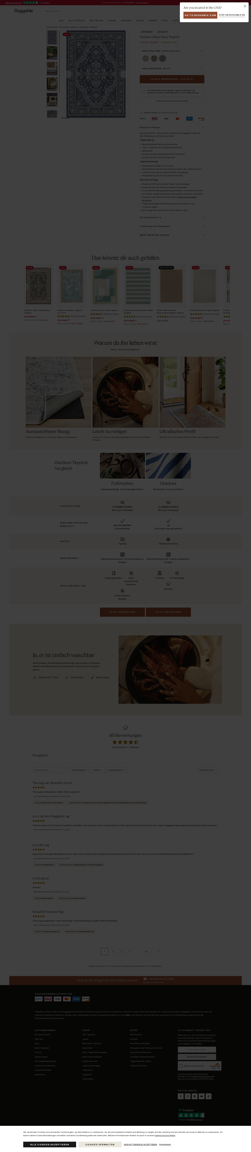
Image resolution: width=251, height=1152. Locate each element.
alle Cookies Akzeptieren (49, 1144)
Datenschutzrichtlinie (165, 1135)
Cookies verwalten (100, 1144)
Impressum (165, 1144)
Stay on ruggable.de (232, 15)
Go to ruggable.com (200, 15)
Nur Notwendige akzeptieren (140, 1144)
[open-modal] (244, 6)
